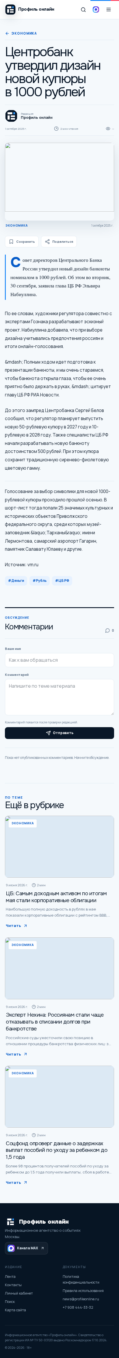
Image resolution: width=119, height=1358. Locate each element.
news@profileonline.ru (81, 1299)
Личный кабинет (19, 1293)
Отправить (63, 733)
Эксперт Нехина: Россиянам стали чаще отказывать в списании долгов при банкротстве (54, 1021)
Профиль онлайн (44, 1221)
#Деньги (16, 580)
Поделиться (62, 241)
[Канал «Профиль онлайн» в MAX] (95, 9)
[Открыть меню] (108, 9)
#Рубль (40, 580)
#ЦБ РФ (62, 580)
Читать (13, 925)
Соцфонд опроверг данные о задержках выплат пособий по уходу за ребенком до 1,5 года (56, 1150)
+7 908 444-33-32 (78, 1307)
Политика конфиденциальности (81, 1279)
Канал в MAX (27, 1248)
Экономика (24, 33)
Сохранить (25, 241)
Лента (10, 1276)
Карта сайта (15, 1310)
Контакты (13, 1284)
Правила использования (83, 1290)
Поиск (10, 1301)
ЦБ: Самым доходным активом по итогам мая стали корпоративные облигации (56, 897)
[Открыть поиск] (83, 9)
